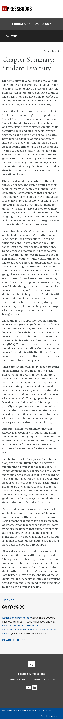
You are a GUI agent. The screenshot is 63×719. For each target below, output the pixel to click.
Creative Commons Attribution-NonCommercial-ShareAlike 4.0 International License (29, 629)
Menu (59, 9)
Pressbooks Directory (44, 680)
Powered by (31, 673)
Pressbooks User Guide (20, 680)
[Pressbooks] (31, 665)
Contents (11, 36)
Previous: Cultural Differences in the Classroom (28, 710)
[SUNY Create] (17, 12)
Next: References (49, 716)
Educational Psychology (31, 24)
